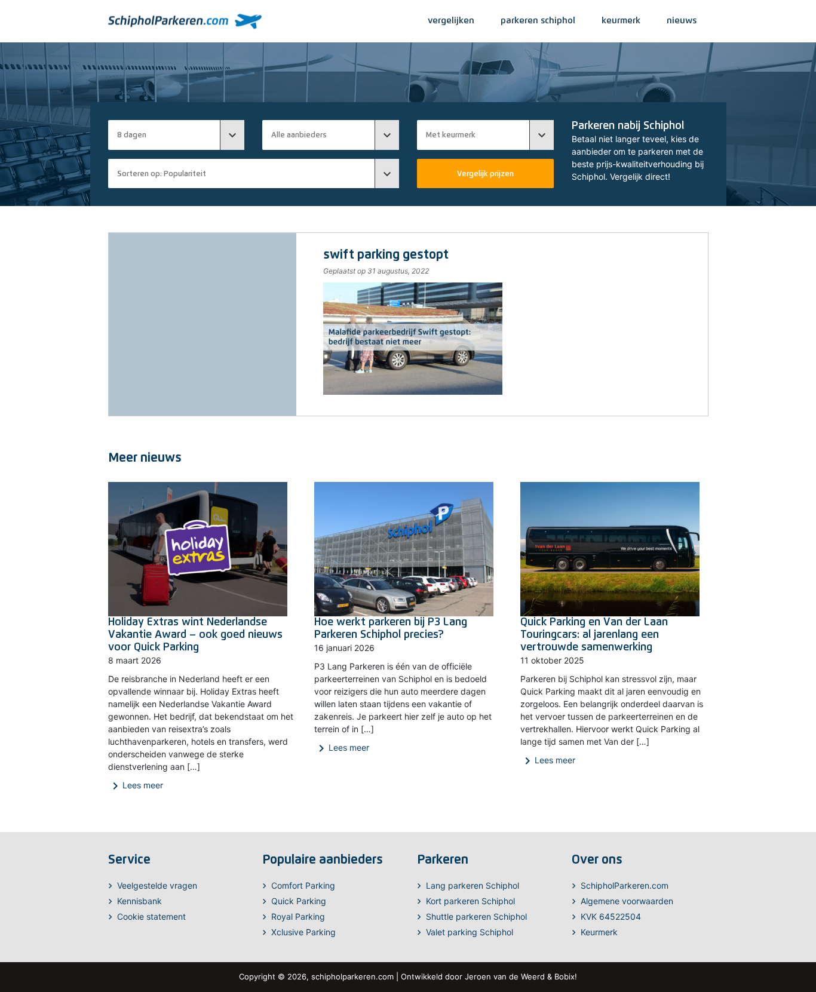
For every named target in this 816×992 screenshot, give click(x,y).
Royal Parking (298, 916)
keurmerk (621, 20)
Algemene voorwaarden (627, 901)
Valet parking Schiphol (469, 932)
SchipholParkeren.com (624, 885)
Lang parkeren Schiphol (472, 885)
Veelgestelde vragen (157, 885)
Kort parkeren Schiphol (470, 901)
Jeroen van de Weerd (505, 976)
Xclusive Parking (303, 932)
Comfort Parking (303, 885)
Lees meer (135, 786)
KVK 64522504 (611, 916)
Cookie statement (151, 916)
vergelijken (451, 20)
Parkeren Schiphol (538, 20)
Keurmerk (599, 932)
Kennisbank (139, 901)
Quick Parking (298, 901)
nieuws (682, 20)
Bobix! (565, 976)
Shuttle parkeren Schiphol (476, 916)
